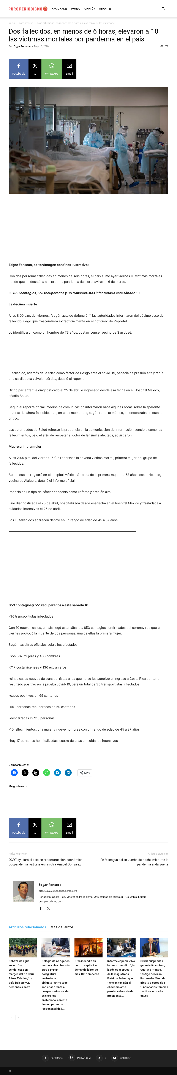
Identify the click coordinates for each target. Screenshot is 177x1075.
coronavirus (26, 23)
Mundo (76, 8)
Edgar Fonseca (22, 46)
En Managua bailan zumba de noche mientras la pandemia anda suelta (134, 862)
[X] (50, 908)
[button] (163, 9)
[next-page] (18, 1017)
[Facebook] (42, 908)
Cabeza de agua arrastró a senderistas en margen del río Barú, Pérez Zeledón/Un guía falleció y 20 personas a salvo (21, 974)
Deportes (105, 8)
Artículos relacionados (27, 927)
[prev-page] (11, 1017)
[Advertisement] (88, 230)
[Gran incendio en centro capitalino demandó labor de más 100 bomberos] (88, 947)
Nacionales (59, 8)
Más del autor (62, 927)
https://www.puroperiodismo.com (58, 890)
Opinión (89, 8)
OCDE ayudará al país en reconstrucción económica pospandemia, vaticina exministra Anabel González (45, 862)
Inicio (12, 23)
